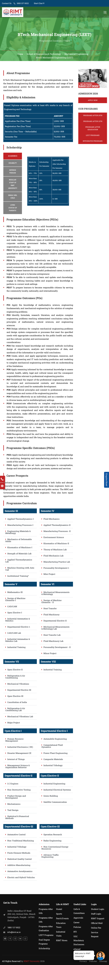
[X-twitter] (10, 938)
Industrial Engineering (54, 783)
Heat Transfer (50, 608)
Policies (77, 927)
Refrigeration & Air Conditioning (15, 676)
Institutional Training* (18, 576)
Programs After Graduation (92, 128)
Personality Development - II (57, 647)
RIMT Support (97, 918)
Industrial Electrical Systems (57, 789)
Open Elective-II (15, 669)
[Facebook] (5, 938)
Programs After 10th (92, 115)
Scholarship (44, 948)
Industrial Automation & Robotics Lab (17, 640)
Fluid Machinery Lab (53, 641)
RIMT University (32, 961)
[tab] (12, 156)
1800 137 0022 (23, 3)
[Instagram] (15, 938)
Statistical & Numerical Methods (17, 817)
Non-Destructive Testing (19, 789)
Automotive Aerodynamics (19, 871)
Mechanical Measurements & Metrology (55, 593)
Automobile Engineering (55, 738)
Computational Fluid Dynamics (52, 746)
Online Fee (96, 927)
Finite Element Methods (18, 853)
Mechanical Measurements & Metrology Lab (55, 627)
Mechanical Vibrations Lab (20, 716)
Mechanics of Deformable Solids (18, 540)
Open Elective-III (15, 696)
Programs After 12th (92, 121)
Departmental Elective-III (19, 690)
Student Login (97, 909)
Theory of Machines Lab (55, 549)
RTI (75, 931)
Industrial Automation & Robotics (17, 619)
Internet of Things (16, 759)
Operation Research (52, 834)
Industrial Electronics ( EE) (20, 747)
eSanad (77, 949)
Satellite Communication (55, 802)
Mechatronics (13, 804)
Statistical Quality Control (19, 859)
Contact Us (6, 3)
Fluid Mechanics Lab (53, 555)
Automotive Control (16, 834)
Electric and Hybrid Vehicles (21, 877)
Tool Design (12, 810)
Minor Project (49, 653)
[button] (20, 519)
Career (76, 922)
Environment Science (53, 537)
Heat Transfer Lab (52, 635)
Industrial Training (16, 647)
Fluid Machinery (51, 614)
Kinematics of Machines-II (56, 543)
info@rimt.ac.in (14, 932)
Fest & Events (62, 918)
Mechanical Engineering (76, 54)
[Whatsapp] (25, 938)
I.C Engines (12, 783)
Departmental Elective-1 (18, 626)
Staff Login (96, 913)
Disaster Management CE (19, 753)
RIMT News (61, 940)
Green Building (50, 795)
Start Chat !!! (38, 3)
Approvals (78, 917)
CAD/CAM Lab (14, 633)
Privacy (83, 961)
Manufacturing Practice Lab (56, 561)
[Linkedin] (20, 938)
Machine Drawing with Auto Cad (19, 568)
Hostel (59, 909)
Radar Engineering (52, 840)
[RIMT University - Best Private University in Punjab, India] (12, 12)
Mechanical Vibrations (18, 683)
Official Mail (97, 923)
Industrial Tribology (52, 765)
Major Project (13, 722)
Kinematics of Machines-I (19, 547)
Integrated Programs (92, 141)
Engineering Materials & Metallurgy (18, 532)
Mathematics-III (15, 592)
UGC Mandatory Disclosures (79, 940)
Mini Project (49, 574)
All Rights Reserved (11, 961)
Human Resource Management (14, 739)
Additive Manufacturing (18, 865)
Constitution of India (17, 702)
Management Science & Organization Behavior (17, 766)
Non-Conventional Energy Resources (54, 847)
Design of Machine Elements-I (15, 599)
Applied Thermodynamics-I (20, 519)
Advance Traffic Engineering (50, 856)
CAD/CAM (12, 606)
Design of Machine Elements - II (51, 601)
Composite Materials (53, 759)
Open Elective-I (14, 612)
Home (20, 54)
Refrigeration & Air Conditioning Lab (15, 709)
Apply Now (92, 100)
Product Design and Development (15, 796)
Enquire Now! (106, 479)
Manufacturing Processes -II (57, 531)
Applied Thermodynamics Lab (18, 560)
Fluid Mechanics (51, 519)
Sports (59, 913)
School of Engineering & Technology (44, 54)
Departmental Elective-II (55, 620)
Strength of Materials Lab (19, 553)
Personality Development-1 (56, 568)
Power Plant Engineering (55, 753)
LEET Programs (92, 135)
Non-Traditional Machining (20, 840)
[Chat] (100, 956)
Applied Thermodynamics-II (56, 525)
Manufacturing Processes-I (20, 525)
